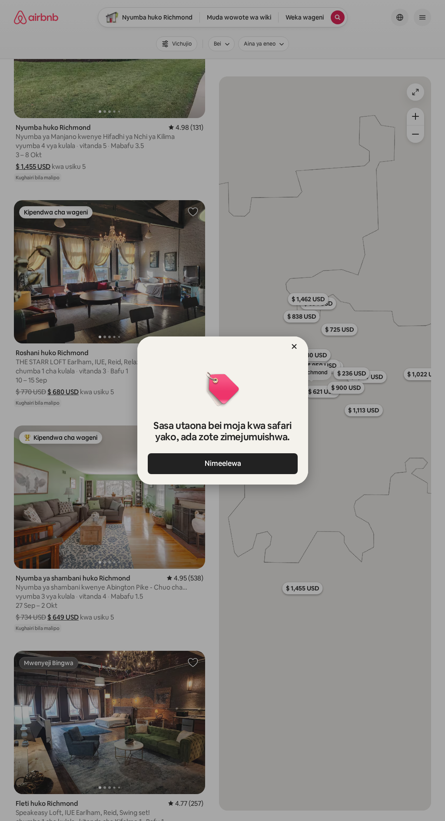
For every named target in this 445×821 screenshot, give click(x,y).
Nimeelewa (222, 463)
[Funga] (294, 346)
